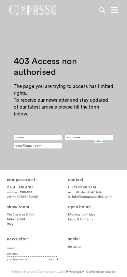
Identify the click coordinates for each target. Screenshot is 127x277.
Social (74, 239)
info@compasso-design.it (92, 197)
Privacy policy (75, 271)
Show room (18, 207)
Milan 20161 (16, 219)
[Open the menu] (114, 10)
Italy (10, 224)
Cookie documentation (101, 271)
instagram (75, 246)
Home (32, 10)
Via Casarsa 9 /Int (21, 214)
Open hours (79, 207)
